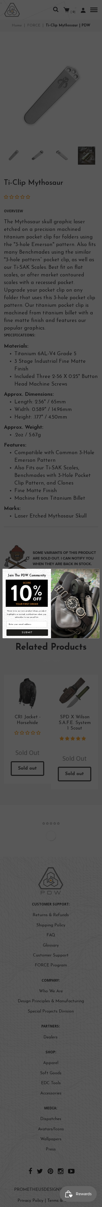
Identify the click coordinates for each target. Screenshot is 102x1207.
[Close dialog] (96, 571)
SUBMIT (27, 632)
